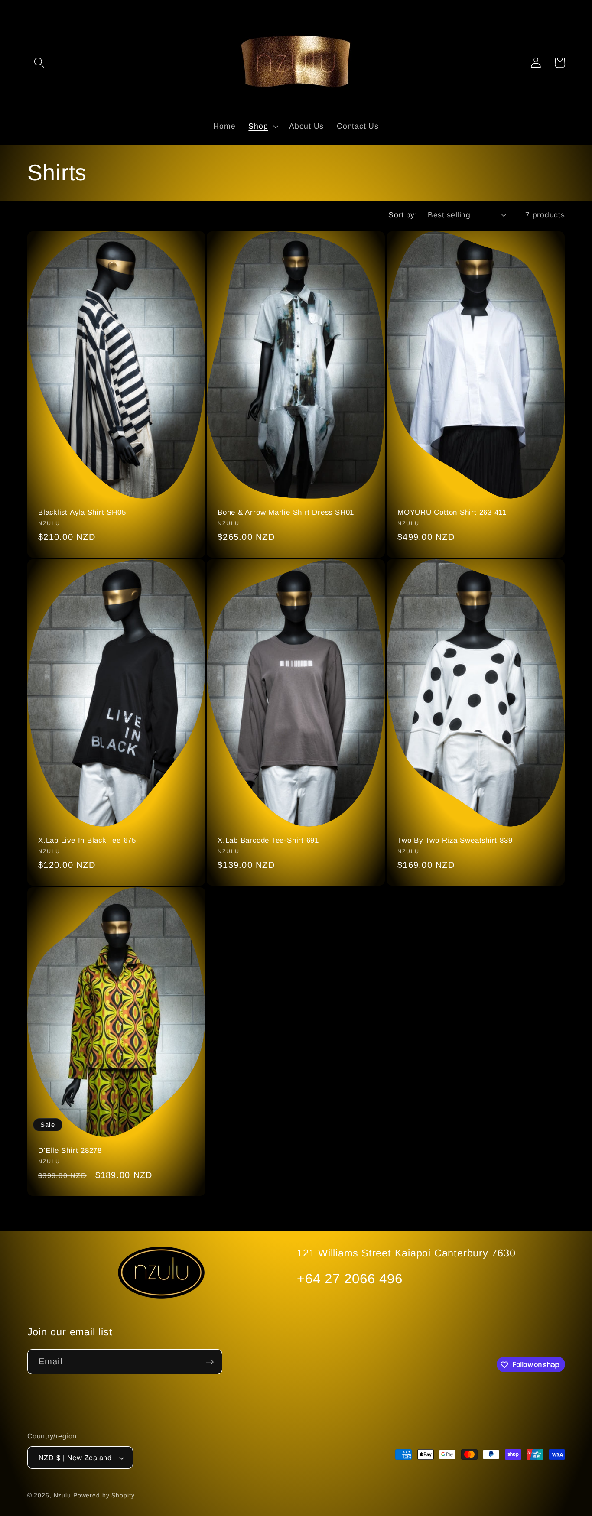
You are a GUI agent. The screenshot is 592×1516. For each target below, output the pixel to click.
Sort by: (402, 215)
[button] (39, 63)
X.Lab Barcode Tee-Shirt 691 (268, 840)
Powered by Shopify (104, 1496)
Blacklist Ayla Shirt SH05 (82, 512)
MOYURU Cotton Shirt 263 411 (452, 512)
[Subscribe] (210, 1361)
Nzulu (62, 1496)
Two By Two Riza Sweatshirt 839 (454, 840)
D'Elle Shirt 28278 (70, 1150)
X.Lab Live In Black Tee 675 (87, 840)
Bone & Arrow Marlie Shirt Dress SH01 (286, 512)
